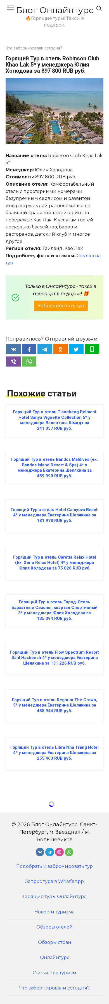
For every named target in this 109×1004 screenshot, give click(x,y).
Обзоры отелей (54, 927)
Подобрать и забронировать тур (54, 866)
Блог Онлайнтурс (54, 10)
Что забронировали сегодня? (34, 48)
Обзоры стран (54, 942)
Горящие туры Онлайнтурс (54, 896)
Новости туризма (54, 912)
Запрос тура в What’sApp (54, 881)
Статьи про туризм (54, 972)
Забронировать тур (61, 305)
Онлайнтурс (54, 957)
